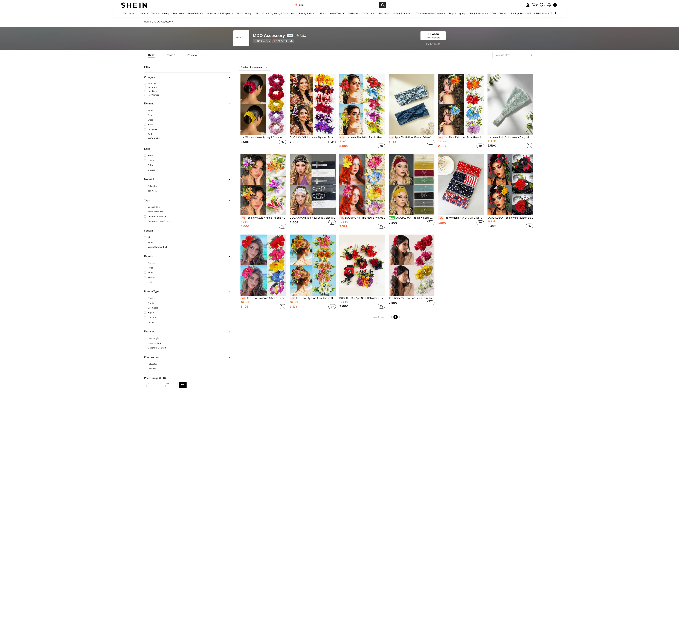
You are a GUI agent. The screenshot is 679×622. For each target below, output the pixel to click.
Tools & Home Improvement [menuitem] (430, 13)
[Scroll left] (551, 13)
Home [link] (147, 21)
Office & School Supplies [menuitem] (539, 13)
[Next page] (400, 317)
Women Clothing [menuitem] (160, 13)
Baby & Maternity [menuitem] (479, 13)
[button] (549, 5)
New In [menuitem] (144, 13)
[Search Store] (531, 55)
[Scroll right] (555, 13)
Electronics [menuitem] (384, 13)
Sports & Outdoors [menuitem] (403, 13)
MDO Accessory (269, 35)
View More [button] (155, 138)
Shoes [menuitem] (323, 13)
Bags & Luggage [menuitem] (457, 13)
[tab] (151, 55)
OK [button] (182, 384)
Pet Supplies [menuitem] (517, 13)
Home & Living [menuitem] (196, 13)
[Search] (382, 5)
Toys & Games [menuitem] (499, 13)
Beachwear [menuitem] (179, 13)
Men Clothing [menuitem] (244, 13)
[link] (535, 5)
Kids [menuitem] (256, 13)
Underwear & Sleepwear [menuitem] (220, 13)
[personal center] (528, 5)
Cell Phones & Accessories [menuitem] (361, 13)
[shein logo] (134, 5)
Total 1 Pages (379, 317)
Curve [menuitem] (265, 13)
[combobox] (254, 67)
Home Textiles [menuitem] (337, 13)
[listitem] (262, 41)
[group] (187, 83)
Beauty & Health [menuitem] (307, 13)
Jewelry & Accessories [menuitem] (283, 13)
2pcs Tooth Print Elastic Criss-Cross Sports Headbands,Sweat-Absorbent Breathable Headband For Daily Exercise (411, 137)
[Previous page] (391, 317)
